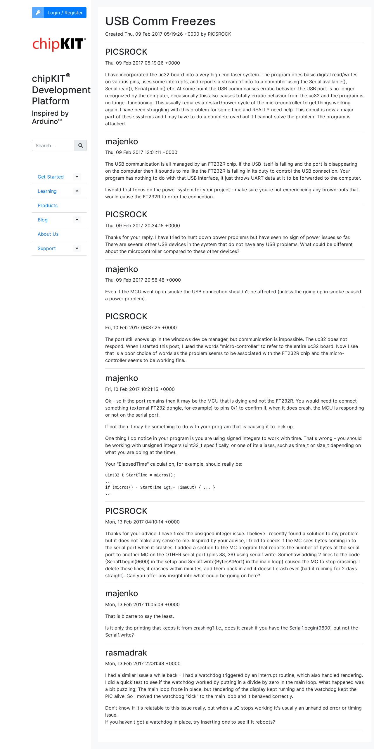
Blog (43, 220)
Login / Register (65, 12)
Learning (47, 191)
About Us (48, 234)
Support (47, 248)
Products (48, 205)
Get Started (51, 177)
